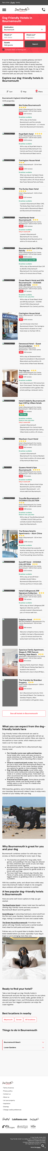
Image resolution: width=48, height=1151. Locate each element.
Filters (39, 91)
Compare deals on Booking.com (15, 50)
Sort (10, 92)
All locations (30, 1020)
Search (35, 44)
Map (24, 92)
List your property (9, 1100)
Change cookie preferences (12, 1110)
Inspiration (6, 1103)
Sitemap (6, 1107)
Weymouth (8, 1020)
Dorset (19, 1020)
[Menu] (4, 9)
